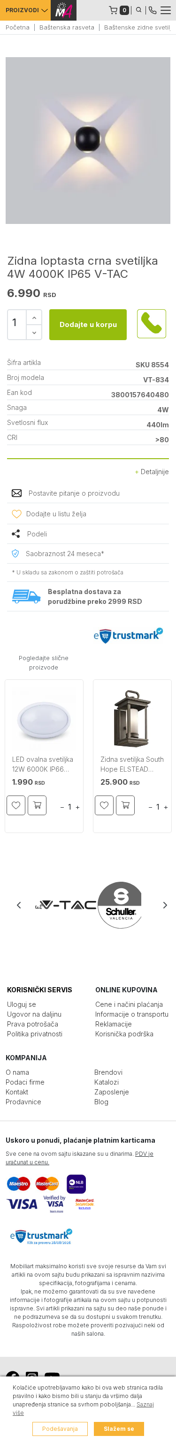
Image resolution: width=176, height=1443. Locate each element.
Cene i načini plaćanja (129, 1004)
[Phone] (152, 9)
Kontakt (17, 1092)
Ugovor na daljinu (34, 1014)
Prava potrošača (32, 1024)
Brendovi (108, 1072)
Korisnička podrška (124, 1034)
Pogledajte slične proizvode (44, 662)
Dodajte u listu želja (56, 514)
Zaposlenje (111, 1092)
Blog (101, 1102)
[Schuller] (115, 905)
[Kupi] (37, 805)
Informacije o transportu (131, 1014)
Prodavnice (23, 1102)
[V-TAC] (62, 905)
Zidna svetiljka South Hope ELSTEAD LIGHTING (132, 765)
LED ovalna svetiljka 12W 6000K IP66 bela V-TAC (42, 765)
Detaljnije (154, 472)
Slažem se (119, 1428)
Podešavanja (60, 1428)
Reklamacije (113, 1024)
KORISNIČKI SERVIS (39, 990)
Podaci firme (25, 1082)
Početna (18, 27)
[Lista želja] (16, 805)
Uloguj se (21, 1004)
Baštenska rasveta (66, 27)
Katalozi (106, 1082)
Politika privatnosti (34, 1034)
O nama (17, 1072)
